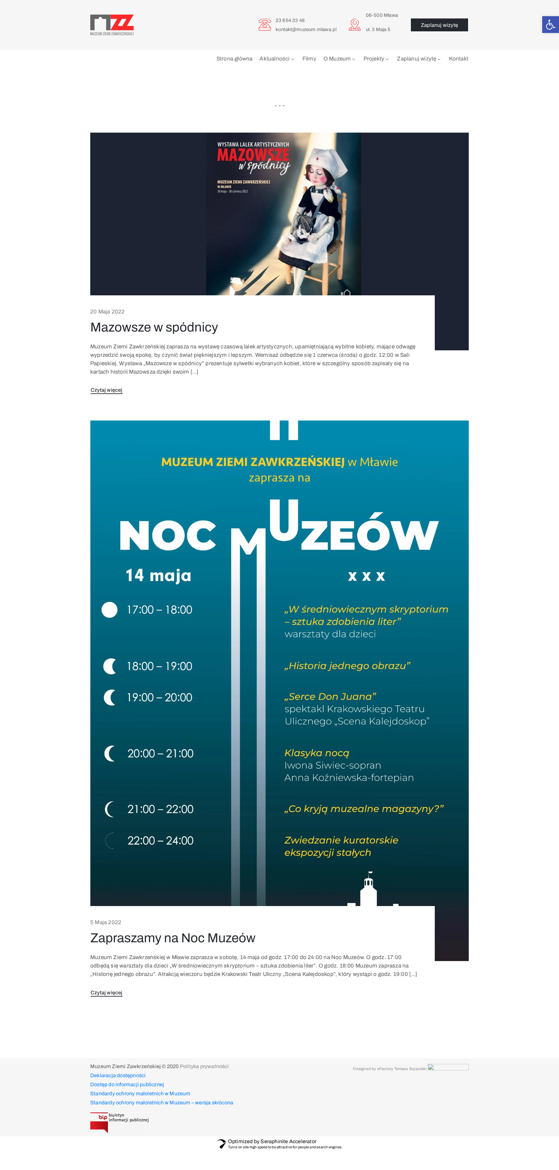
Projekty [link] (374, 59)
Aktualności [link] (274, 59)
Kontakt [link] (458, 59)
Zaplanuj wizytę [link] (416, 59)
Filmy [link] (309, 59)
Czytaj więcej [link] (107, 390)
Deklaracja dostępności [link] (118, 1075)
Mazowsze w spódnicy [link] (154, 327)
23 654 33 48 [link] (290, 20)
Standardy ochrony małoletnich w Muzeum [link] (140, 1093)
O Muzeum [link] (337, 59)
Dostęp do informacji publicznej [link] (127, 1084)
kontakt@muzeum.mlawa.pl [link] (306, 29)
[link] (550, 24)
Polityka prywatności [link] (204, 1066)
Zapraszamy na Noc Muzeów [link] (173, 938)
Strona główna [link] (234, 59)
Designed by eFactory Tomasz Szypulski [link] (389, 1068)
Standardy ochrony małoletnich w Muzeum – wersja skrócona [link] (161, 1102)
